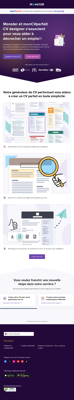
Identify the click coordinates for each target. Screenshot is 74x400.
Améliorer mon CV (13, 57)
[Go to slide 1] (18, 308)
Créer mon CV (32, 57)
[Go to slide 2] (55, 308)
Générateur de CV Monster (11, 303)
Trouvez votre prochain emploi (50, 303)
